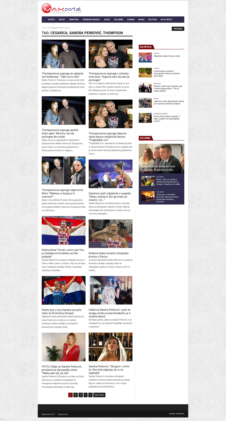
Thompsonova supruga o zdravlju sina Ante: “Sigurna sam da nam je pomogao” (109, 77)
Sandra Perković (85, 33)
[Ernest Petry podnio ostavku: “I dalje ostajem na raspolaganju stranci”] (145, 118)
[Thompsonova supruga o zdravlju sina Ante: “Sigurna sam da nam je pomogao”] (110, 54)
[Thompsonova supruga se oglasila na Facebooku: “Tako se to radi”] (64, 54)
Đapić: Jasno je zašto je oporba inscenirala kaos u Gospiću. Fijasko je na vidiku (168, 181)
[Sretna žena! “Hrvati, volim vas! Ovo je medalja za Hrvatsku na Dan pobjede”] (64, 230)
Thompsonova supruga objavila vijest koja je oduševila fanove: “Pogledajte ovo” (107, 137)
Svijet (62, 19)
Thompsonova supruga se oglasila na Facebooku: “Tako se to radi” (62, 75)
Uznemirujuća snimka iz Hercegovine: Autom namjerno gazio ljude (167, 73)
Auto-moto (166, 19)
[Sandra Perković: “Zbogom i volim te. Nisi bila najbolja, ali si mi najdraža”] (110, 347)
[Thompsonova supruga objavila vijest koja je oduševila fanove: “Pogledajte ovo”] (110, 114)
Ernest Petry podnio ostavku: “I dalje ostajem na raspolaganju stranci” (167, 118)
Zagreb (130, 19)
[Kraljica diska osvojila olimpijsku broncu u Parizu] (110, 233)
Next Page (99, 395)
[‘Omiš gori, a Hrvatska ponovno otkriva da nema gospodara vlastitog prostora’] (147, 196)
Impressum (63, 414)
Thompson (113, 33)
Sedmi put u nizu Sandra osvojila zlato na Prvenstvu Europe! (61, 311)
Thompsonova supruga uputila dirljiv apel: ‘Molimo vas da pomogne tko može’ (60, 133)
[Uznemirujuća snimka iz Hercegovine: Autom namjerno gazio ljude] (145, 73)
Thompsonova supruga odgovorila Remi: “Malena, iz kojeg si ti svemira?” (62, 193)
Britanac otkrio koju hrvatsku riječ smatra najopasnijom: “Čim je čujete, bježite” (168, 88)
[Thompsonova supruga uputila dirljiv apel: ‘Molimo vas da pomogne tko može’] (64, 110)
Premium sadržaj (91, 19)
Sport (107, 19)
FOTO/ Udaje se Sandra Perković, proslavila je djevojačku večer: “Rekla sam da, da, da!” (62, 370)
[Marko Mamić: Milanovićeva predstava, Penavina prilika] (161, 158)
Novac (141, 19)
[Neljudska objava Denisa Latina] (145, 57)
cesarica (58, 33)
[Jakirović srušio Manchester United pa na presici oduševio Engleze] (145, 103)
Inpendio (180, 413)
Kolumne (118, 19)
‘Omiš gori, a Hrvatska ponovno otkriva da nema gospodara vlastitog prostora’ (167, 198)
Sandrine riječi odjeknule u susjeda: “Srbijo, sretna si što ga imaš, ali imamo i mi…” (110, 197)
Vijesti (51, 19)
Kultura (152, 19)
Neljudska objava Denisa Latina (167, 56)
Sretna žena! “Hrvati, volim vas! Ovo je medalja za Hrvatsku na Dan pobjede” (63, 253)
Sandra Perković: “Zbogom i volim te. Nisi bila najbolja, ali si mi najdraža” (109, 370)
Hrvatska (74, 19)
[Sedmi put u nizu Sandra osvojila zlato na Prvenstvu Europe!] (64, 290)
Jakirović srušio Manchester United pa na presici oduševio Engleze (169, 102)
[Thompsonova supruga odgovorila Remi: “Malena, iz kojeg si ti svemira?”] (64, 170)
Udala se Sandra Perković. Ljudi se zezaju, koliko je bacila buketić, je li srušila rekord (110, 313)
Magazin (157, 83)
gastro (47, 26)
